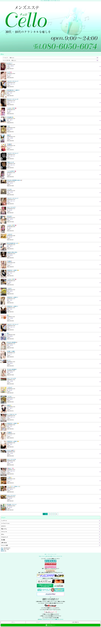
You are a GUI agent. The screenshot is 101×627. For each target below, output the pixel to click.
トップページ (4, 520)
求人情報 (3, 539)
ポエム (2, 534)
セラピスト (3, 526)
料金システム (4, 528)
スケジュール (4, 531)
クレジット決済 (4, 545)
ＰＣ (55, 554)
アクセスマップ (4, 537)
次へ (57, 513)
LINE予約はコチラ (51, 625)
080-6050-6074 (7, 548)
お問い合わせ (4, 542)
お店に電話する (75, 622)
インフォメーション (5, 523)
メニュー (38, 622)
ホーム (13, 622)
